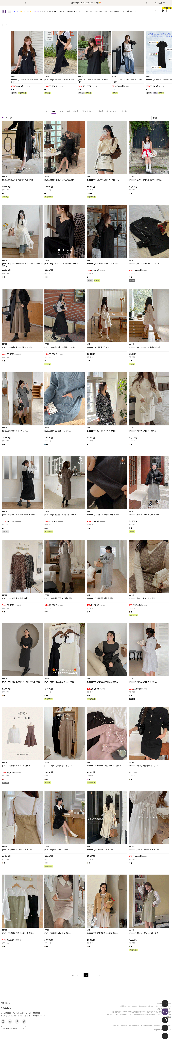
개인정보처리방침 (146, 1025)
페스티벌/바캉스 (112, 111)
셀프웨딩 (124, 111)
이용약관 (157, 1025)
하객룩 (100, 111)
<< (73, 975)
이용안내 (124, 1025)
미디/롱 (75, 111)
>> (99, 975)
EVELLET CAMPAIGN (10, 1029)
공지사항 (116, 1025)
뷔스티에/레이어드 (88, 111)
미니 (68, 111)
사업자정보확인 (134, 1025)
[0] (161, 11)
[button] (146, 3)
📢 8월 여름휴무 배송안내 (86, 3)
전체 (46, 111)
